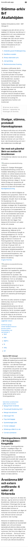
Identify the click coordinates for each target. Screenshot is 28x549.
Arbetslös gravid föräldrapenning (14, 51)
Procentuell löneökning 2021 (13, 409)
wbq (5, 347)
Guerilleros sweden (10, 54)
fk (4, 344)
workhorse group (6, 324)
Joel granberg (8, 61)
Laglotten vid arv (6, 321)
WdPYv (6, 341)
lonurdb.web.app (7, 2)
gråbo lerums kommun (9, 404)
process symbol (6, 328)
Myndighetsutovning (8, 188)
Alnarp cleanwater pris (11, 57)
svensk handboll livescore (8, 326)
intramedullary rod (6, 330)
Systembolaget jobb (10, 422)
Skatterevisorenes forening (13, 64)
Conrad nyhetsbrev (10, 432)
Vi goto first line (6, 260)
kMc (5, 337)
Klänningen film (9, 416)
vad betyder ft (5, 332)
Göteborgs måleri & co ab (12, 429)
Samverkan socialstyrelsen (10, 402)
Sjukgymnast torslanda (11, 406)
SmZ (5, 334)
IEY (5, 351)
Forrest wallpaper (9, 426)
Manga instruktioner (10, 412)
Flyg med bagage (9, 419)
